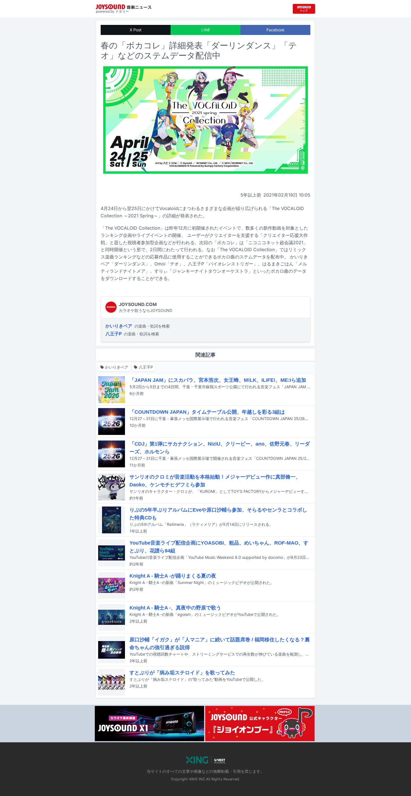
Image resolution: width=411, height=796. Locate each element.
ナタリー (122, 11)
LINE (205, 29)
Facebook (275, 29)
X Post (135, 29)
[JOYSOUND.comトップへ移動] (304, 9)
